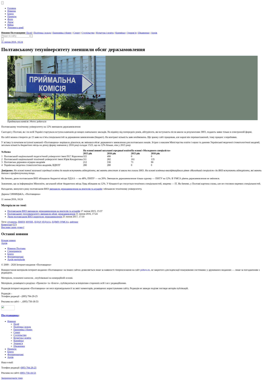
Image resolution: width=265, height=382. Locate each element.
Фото (10, 19)
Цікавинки (143, 32)
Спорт (76, 32)
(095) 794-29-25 (28, 367)
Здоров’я (131, 32)
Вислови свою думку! (12, 227)
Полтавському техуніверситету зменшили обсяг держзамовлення (41, 214)
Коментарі (6, 224)
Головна (11, 8)
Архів (154, 32)
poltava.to (145, 270)
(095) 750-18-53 (28, 373)
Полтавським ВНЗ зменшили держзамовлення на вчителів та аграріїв (43, 211)
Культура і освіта (105, 32)
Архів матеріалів (16, 259)
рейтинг (74, 222)
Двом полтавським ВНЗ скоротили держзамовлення (34, 216)
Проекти (11, 16)
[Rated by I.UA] (8, 309)
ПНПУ (21, 222)
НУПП (29, 222)
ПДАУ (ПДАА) (42, 222)
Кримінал (120, 32)
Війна (10, 24)
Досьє (10, 22)
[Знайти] (31, 35)
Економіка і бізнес (62, 32)
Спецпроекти (14, 251)
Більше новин (8, 240)
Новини (11, 11)
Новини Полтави (16, 248)
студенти (12, 222)
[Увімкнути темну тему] (2, 2)
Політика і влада (42, 32)
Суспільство (88, 32)
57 (14, 224)
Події (29, 32)
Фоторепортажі (15, 256)
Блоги (10, 13)
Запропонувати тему (12, 378)
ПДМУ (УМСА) (60, 222)
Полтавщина (10, 315)
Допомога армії (15, 27)
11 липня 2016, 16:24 (12, 42)
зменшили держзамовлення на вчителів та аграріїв (75, 189)
